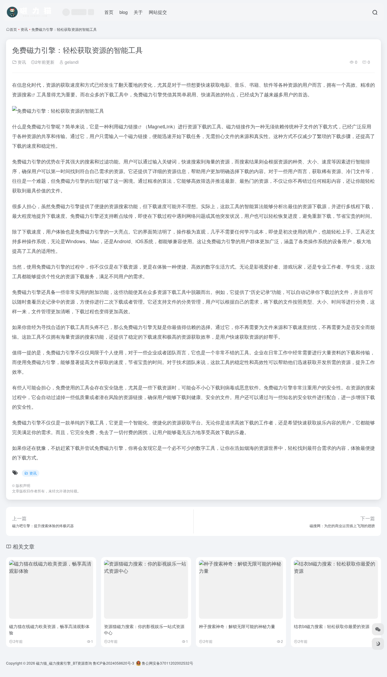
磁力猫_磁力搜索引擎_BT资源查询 (64, 663)
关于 (138, 12)
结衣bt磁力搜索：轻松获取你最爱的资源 (331, 626)
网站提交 (158, 12)
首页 (108, 12)
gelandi (71, 62)
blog (123, 12)
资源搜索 (21, 94)
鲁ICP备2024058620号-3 (113, 663)
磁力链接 (128, 126)
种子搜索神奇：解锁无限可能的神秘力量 (237, 626)
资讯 (24, 29)
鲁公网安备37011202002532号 (167, 663)
